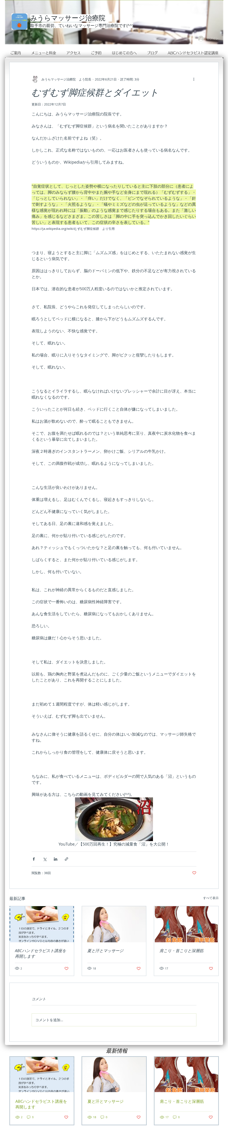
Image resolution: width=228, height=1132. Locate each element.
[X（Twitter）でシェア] (45, 859)
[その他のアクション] (193, 79)
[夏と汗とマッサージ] (114, 924)
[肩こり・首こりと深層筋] (186, 924)
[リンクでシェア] (66, 859)
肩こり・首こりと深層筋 (181, 950)
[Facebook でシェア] (34, 859)
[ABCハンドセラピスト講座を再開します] (42, 924)
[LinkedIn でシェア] (55, 859)
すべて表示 (211, 898)
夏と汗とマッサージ (105, 950)
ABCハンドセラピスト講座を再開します (40, 953)
